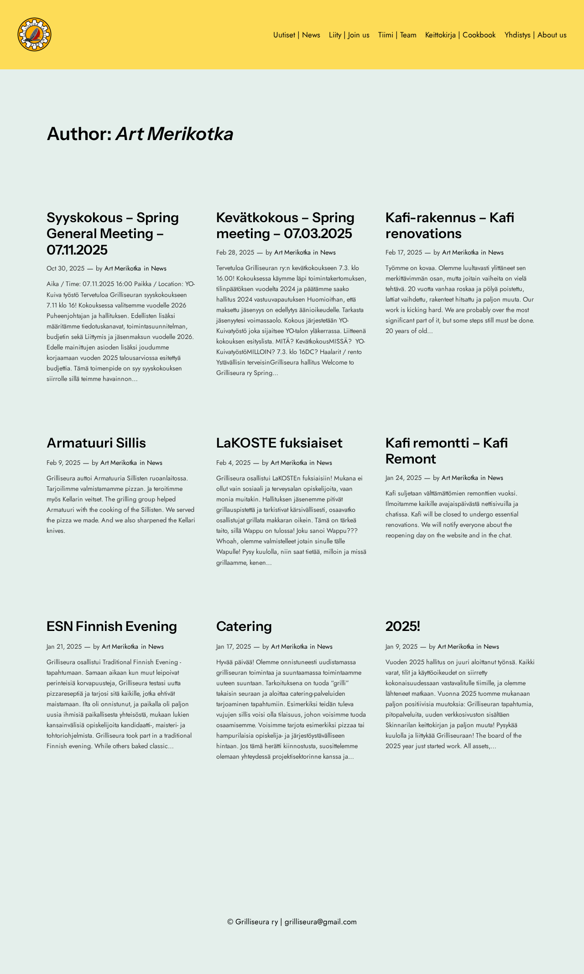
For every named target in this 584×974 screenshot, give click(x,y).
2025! (403, 626)
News (159, 268)
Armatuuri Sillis (96, 443)
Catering (244, 626)
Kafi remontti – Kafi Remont (447, 451)
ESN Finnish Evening (112, 626)
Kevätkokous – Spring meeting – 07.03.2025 (285, 225)
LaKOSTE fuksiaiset (279, 443)
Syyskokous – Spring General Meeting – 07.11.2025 (113, 233)
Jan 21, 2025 (64, 646)
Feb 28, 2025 (235, 252)
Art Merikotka (122, 268)
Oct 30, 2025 (65, 268)
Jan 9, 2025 (401, 646)
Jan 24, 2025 (404, 477)
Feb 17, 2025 (404, 252)
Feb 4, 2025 (233, 462)
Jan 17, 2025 (233, 646)
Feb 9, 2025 (63, 462)
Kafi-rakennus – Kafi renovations (450, 225)
